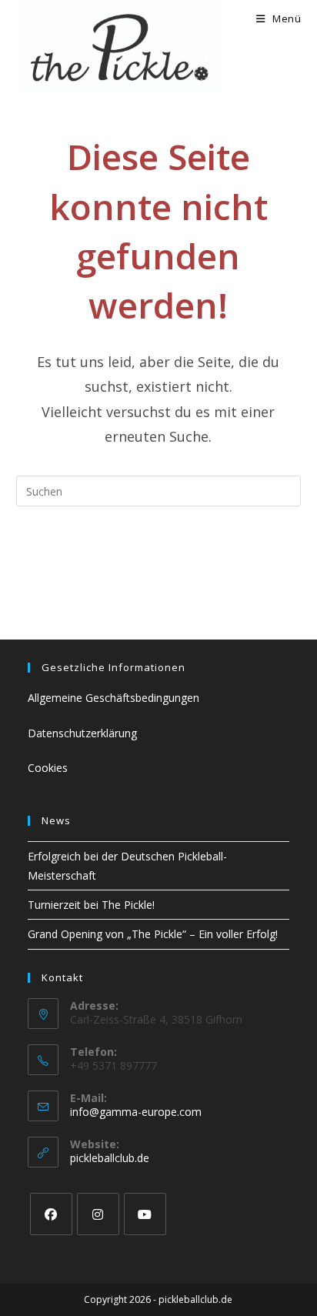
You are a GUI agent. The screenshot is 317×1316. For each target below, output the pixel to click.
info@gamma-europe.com (136, 1111)
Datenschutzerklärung (82, 733)
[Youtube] (145, 1214)
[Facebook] (51, 1214)
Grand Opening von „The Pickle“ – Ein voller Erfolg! (153, 934)
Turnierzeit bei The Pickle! (91, 904)
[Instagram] (98, 1214)
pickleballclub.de (109, 1158)
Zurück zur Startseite (158, 553)
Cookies (48, 767)
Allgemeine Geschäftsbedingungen (113, 697)
